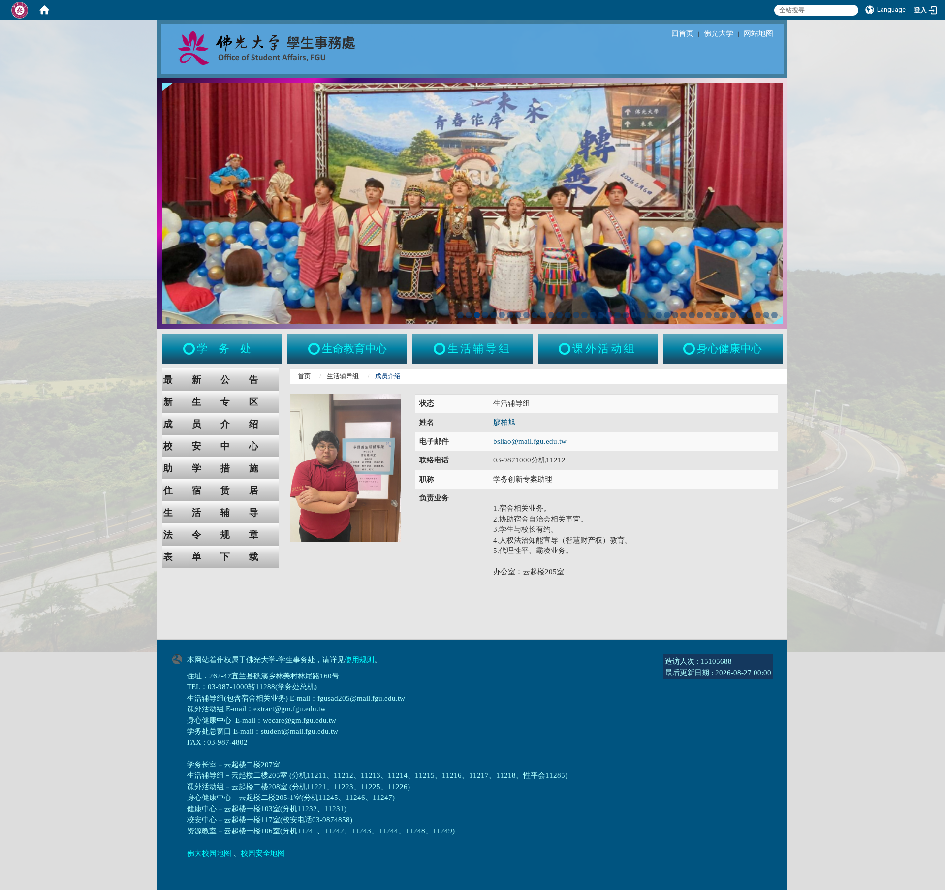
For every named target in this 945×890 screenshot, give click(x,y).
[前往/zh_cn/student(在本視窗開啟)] (190, 349)
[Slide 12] (551, 315)
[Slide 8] (518, 315)
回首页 (682, 33)
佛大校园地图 (209, 853)
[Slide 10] (535, 315)
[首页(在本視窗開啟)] (44, 10)
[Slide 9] (526, 315)
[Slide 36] (750, 315)
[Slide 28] (683, 315)
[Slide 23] (642, 315)
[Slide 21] (626, 315)
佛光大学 (718, 33)
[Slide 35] (741, 315)
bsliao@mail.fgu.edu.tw (530, 441)
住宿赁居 (220, 490)
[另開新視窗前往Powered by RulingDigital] (179, 658)
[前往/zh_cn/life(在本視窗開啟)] (440, 349)
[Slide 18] (601, 315)
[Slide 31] (708, 315)
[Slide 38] (766, 315)
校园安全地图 (263, 853)
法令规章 (220, 534)
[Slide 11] (543, 315)
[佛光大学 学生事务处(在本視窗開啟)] (288, 47)
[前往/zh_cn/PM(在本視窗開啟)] (690, 349)
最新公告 (220, 379)
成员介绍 (220, 424)
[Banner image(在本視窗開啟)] (472, 202)
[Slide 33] (725, 315)
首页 (304, 376)
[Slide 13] (559, 315)
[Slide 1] (460, 315)
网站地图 (758, 33)
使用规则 (359, 660)
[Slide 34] (733, 315)
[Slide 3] (477, 315)
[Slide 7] (510, 315)
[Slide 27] (675, 315)
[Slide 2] (469, 315)
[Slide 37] (758, 315)
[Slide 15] (576, 315)
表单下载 (220, 557)
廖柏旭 (504, 422)
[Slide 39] (774, 315)
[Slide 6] (502, 315)
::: (153, 373)
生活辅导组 (343, 376)
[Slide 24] (650, 315)
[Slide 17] (593, 315)
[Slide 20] (617, 315)
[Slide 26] (667, 315)
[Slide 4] (485, 315)
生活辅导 (220, 512)
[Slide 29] (692, 315)
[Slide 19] (609, 315)
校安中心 (220, 446)
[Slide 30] (700, 315)
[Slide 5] (493, 315)
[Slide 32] (717, 315)
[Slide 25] (659, 315)
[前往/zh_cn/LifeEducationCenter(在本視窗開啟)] (315, 349)
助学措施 (220, 468)
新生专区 (220, 402)
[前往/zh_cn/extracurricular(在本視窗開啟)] (565, 349)
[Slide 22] (634, 315)
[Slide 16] (584, 315)
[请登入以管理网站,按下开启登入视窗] (19, 10)
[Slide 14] (568, 315)
